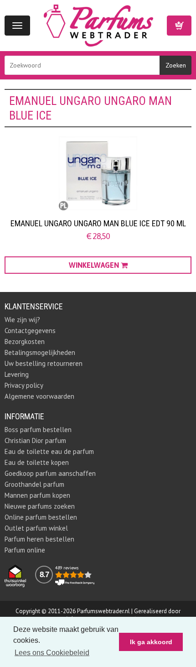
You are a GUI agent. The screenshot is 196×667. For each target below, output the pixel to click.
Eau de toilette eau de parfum (49, 451)
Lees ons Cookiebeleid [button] (52, 653)
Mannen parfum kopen (37, 495)
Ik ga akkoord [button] (151, 642)
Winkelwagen (179, 26)
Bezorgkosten (25, 341)
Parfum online (25, 550)
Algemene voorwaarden (39, 396)
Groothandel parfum (34, 484)
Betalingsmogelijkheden (40, 352)
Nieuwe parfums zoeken (40, 506)
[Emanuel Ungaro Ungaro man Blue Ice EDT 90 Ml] (98, 173)
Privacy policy (24, 385)
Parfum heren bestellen (39, 539)
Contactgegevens (30, 330)
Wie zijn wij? (22, 319)
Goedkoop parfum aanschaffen (50, 473)
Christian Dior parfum (35, 440)
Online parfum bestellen (41, 517)
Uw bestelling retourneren (44, 363)
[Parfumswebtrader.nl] (98, 25)
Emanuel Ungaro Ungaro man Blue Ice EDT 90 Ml (98, 223)
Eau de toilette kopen (37, 462)
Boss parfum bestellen (38, 429)
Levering (17, 374)
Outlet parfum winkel (36, 528)
